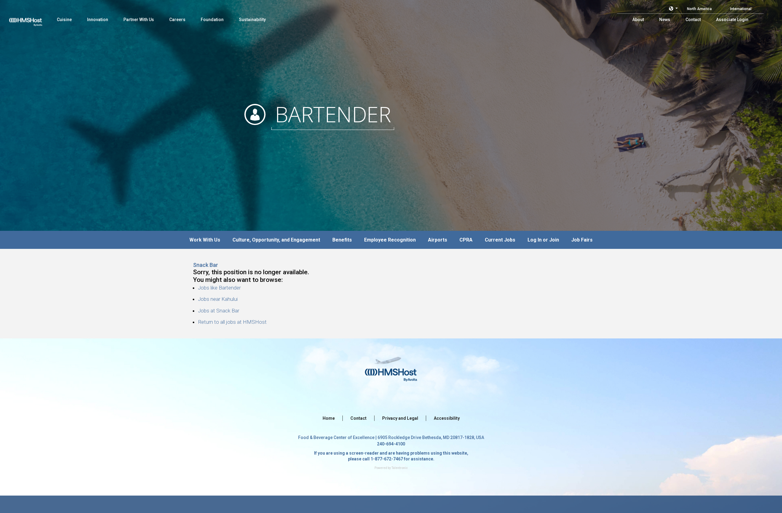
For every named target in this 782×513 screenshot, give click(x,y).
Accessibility (447, 418)
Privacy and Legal (400, 418)
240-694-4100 (391, 443)
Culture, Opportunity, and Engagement (276, 240)
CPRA (466, 240)
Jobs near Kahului (218, 299)
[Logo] (31, 18)
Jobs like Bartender (219, 288)
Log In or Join (543, 240)
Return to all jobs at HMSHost (232, 322)
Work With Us (204, 240)
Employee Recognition (390, 240)
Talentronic (399, 468)
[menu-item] (64, 19)
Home (329, 418)
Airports (437, 240)
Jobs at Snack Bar (218, 311)
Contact (358, 418)
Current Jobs (500, 240)
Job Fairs (582, 240)
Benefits (342, 240)
